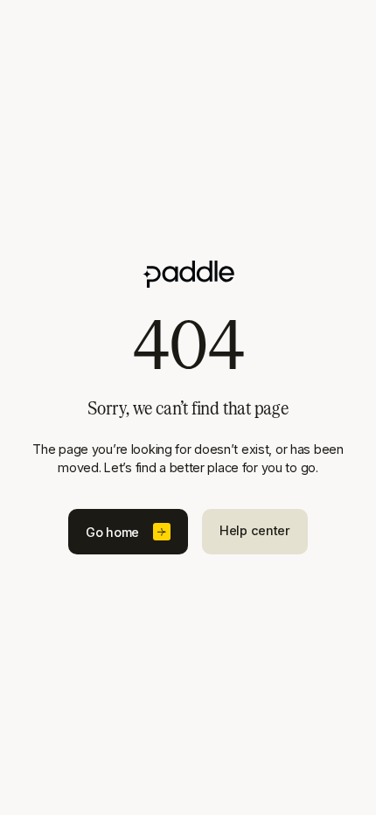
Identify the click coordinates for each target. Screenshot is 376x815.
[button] (128, 531)
